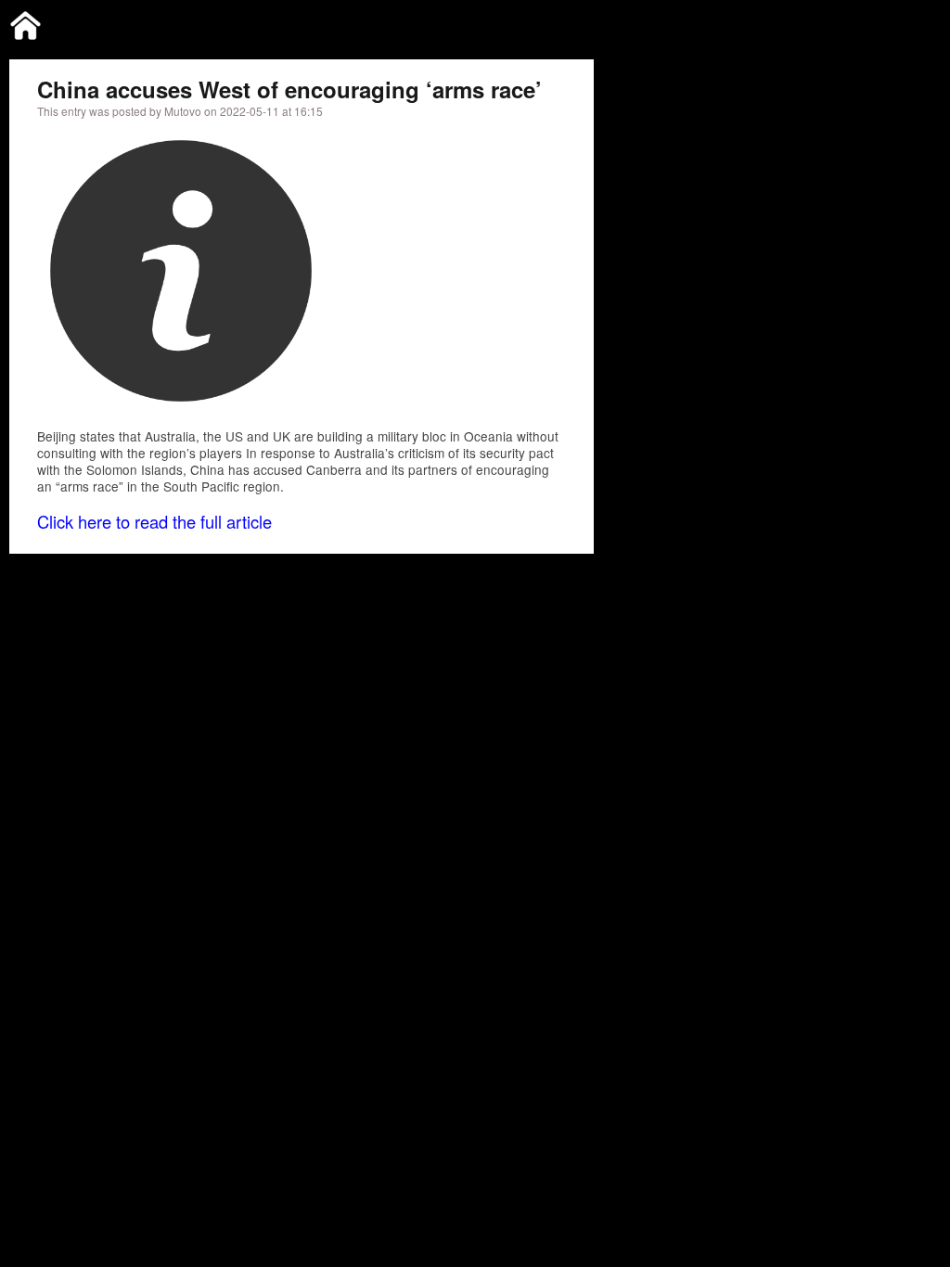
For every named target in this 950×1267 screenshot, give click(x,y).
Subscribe (838, 22)
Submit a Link (752, 22)
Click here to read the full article (154, 521)
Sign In (905, 22)
